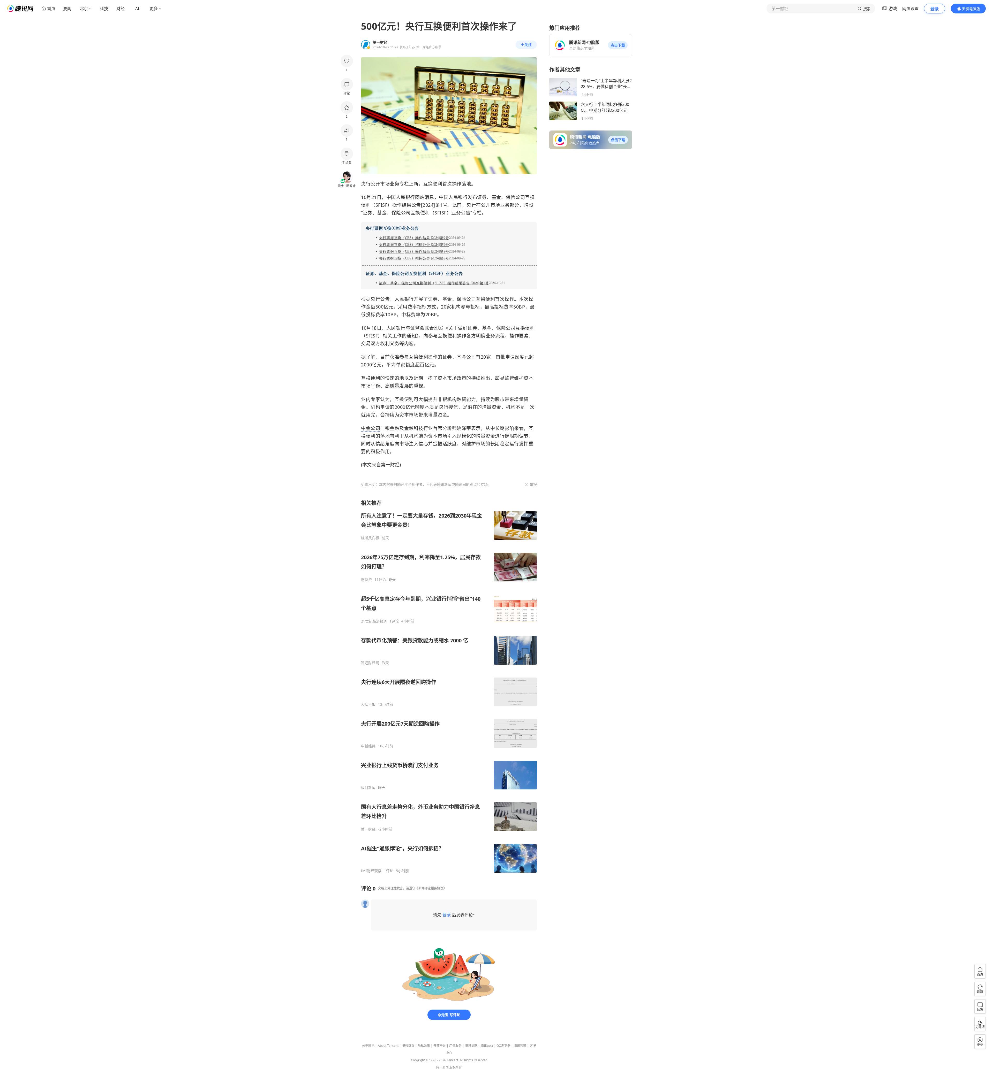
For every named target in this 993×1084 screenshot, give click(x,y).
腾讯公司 (442, 1067)
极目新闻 (368, 787)
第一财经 (368, 829)
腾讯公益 (487, 1045)
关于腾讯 (368, 1045)
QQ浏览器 (503, 1045)
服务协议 (408, 1045)
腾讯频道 (520, 1045)
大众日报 (368, 704)
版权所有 (455, 1067)
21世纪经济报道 (374, 621)
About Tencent (388, 1045)
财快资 (366, 579)
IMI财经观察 (371, 871)
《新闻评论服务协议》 (430, 888)
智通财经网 (370, 663)
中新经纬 (368, 746)
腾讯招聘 (471, 1045)
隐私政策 (424, 1045)
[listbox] (449, 686)
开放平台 (439, 1045)
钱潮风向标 (370, 538)
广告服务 (455, 1045)
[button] (618, 45)
